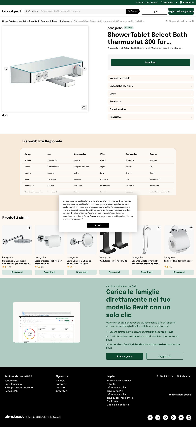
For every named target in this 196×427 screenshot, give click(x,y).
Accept (98, 225)
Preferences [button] (76, 219)
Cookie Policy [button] (83, 216)
